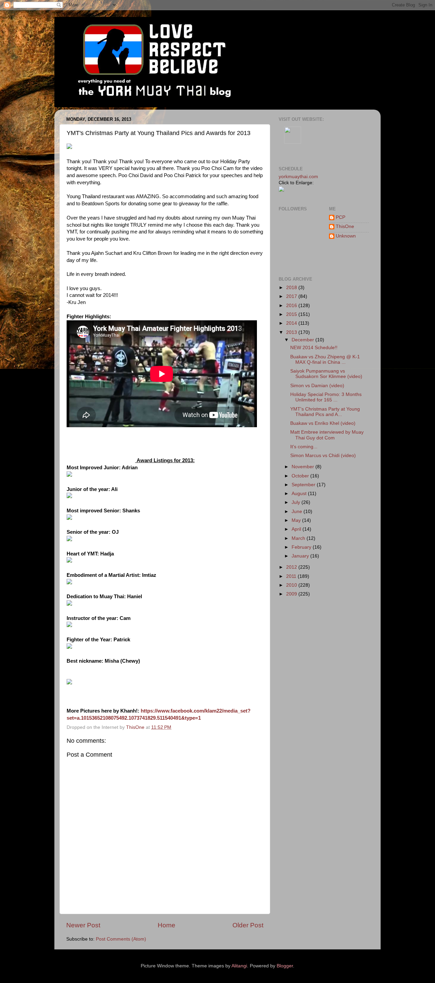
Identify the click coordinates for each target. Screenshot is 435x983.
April (297, 529)
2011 (292, 576)
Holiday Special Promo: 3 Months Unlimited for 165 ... (326, 397)
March (299, 538)
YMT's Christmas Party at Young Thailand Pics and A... (325, 412)
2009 (292, 594)
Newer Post (83, 925)
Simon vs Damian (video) (317, 385)
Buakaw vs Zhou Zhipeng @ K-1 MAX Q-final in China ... (325, 359)
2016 (292, 305)
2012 (292, 567)
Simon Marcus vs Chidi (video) (323, 455)
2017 (292, 296)
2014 (292, 323)
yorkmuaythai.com (298, 176)
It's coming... (303, 446)
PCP (340, 217)
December (303, 339)
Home (166, 925)
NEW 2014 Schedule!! (313, 347)
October (301, 475)
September (304, 484)
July (296, 502)
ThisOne (345, 226)
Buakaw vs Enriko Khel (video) (322, 423)
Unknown (346, 236)
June (297, 511)
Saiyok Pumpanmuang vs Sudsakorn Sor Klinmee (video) (326, 373)
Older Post (247, 925)
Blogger (285, 965)
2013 (292, 332)
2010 (292, 585)
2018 (292, 287)
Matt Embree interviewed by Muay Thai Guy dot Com (327, 435)
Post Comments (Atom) (121, 939)
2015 (292, 314)
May (297, 520)
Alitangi (239, 965)
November (303, 466)
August (300, 493)
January (301, 556)
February (302, 547)
